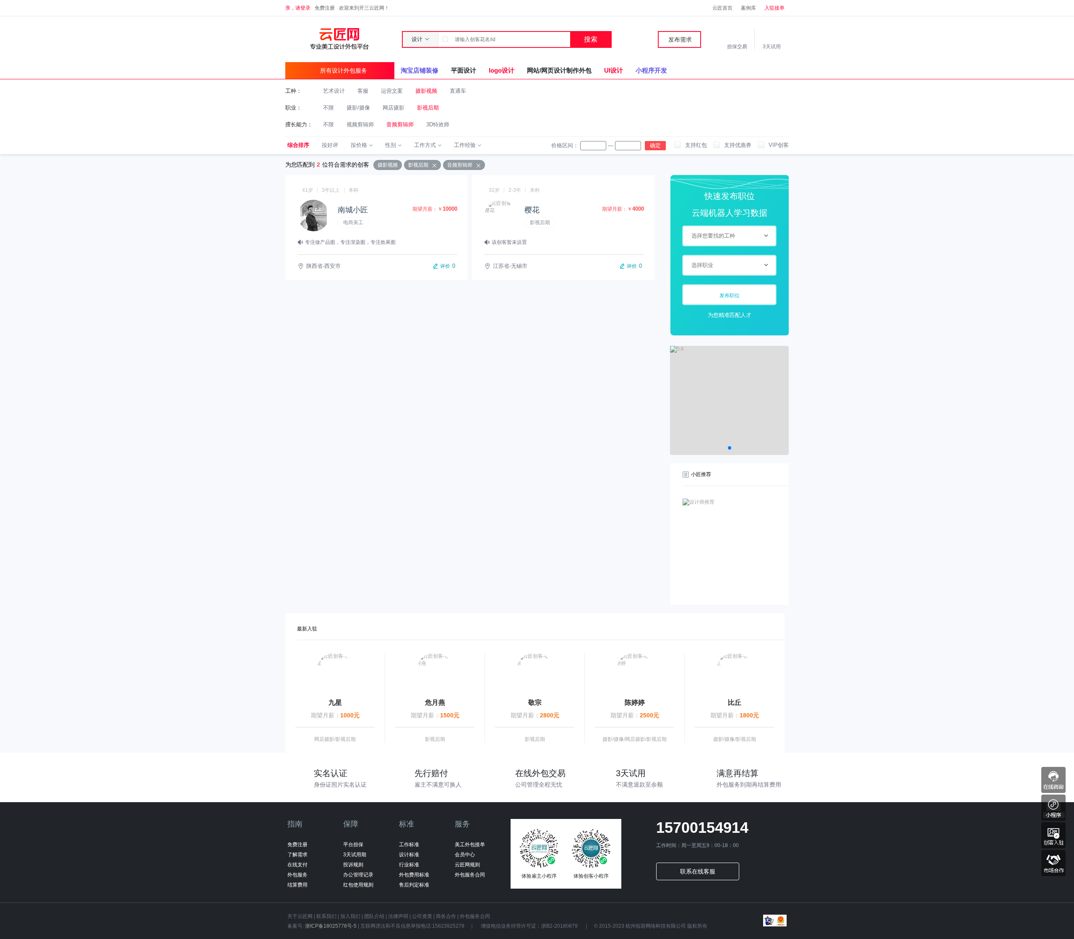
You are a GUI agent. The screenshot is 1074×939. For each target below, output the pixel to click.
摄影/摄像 (358, 108)
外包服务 (297, 875)
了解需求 (297, 855)
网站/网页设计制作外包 (559, 70)
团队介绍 (374, 916)
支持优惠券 (737, 145)
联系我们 (326, 916)
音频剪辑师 (400, 124)
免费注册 (325, 8)
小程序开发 (651, 70)
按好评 (330, 145)
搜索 (590, 39)
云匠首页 (722, 8)
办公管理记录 (358, 875)
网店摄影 (393, 108)
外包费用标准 (414, 875)
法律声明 (398, 916)
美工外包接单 (470, 844)
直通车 (458, 91)
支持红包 (696, 145)
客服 (362, 91)
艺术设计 (334, 91)
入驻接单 (774, 8)
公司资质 (422, 916)
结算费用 (297, 885)
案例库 (748, 8)
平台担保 (353, 844)
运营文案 (392, 91)
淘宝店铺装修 (419, 70)
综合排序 (298, 145)
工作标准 (409, 844)
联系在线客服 (697, 871)
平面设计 (463, 70)
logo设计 (501, 70)
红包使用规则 (358, 885)
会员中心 (465, 855)
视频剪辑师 (360, 124)
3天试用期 (354, 855)
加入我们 (350, 916)
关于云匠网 (300, 916)
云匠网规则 (467, 865)
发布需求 (680, 39)
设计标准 (409, 855)
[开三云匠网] (339, 39)
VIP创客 (779, 145)
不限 (328, 108)
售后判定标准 (414, 885)
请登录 (302, 8)
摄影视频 (426, 91)
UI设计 (613, 70)
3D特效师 (437, 124)
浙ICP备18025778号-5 (331, 926)
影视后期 (428, 108)
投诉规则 (353, 865)
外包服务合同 (470, 875)
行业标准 (409, 865)
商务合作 (446, 916)
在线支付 (297, 865)
